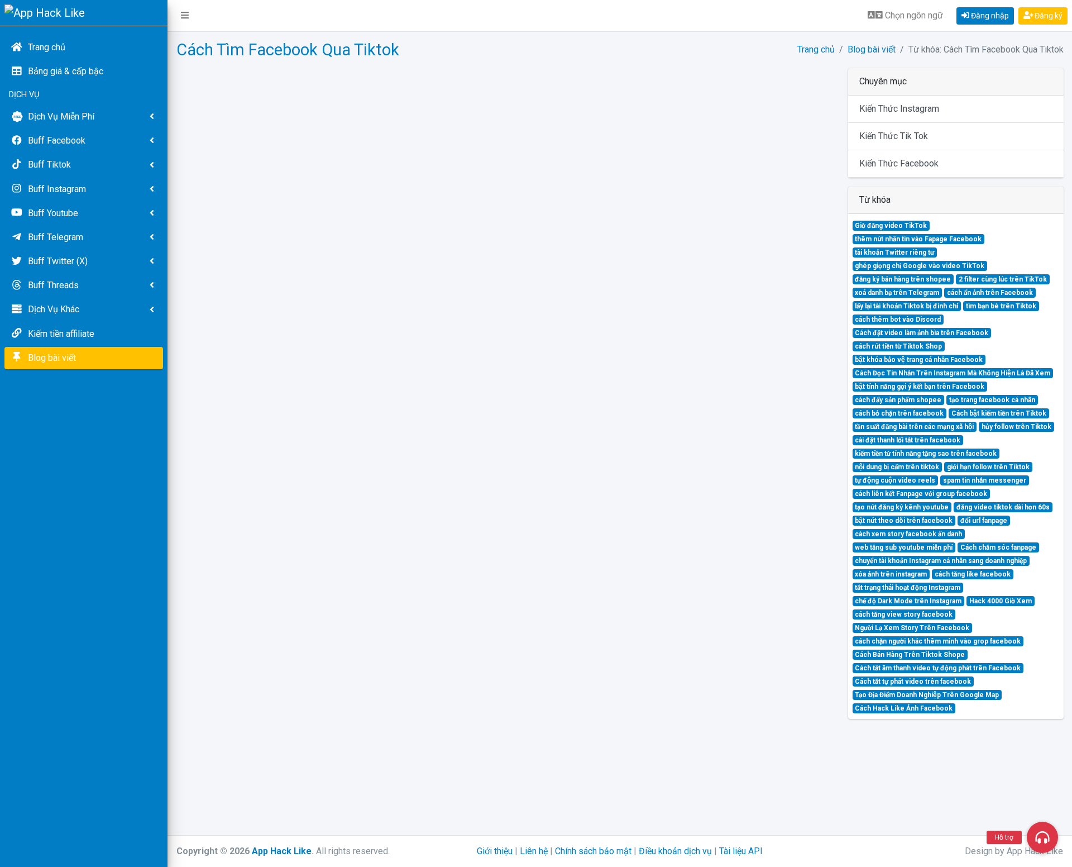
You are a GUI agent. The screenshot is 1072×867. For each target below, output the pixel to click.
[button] (185, 15)
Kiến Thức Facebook (899, 163)
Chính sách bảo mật (593, 851)
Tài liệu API (741, 851)
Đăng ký (1048, 15)
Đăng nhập (989, 15)
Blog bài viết (872, 49)
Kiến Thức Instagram (899, 108)
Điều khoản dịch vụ (675, 851)
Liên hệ (534, 851)
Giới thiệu (495, 851)
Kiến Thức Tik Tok (893, 136)
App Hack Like (282, 851)
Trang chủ (816, 49)
